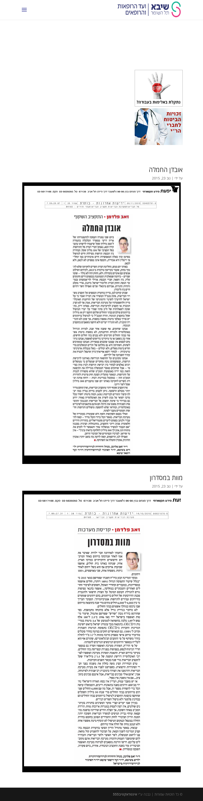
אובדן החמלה (166, 169)
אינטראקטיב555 (125, 794)
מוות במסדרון (166, 477)
